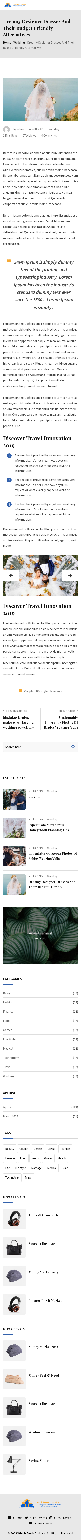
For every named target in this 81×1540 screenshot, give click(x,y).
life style (42, 691)
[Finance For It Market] (14, 1304)
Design (7, 993)
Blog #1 (34, 796)
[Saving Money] (14, 1464)
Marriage (56, 691)
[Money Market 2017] (14, 1276)
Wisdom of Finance (43, 1432)
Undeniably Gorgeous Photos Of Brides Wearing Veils (61, 722)
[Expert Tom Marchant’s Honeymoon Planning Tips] (14, 828)
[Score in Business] (14, 1247)
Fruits (35, 1158)
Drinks (51, 1149)
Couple (29, 691)
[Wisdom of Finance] (14, 1436)
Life (7, 1168)
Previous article (16, 711)
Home (7, 42)
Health (62, 1158)
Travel (7, 1067)
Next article (67, 711)
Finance (8, 1011)
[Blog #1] (14, 799)
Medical (8, 1048)
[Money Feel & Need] (14, 1379)
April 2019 (9, 1107)
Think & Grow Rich (43, 1215)
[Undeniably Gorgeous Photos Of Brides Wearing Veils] (14, 856)
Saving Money (39, 1460)
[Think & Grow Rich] (14, 1219)
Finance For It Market (45, 1300)
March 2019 (10, 1116)
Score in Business (42, 1244)
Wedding (19, 42)
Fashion (8, 1002)
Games (7, 1030)
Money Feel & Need (44, 1375)
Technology (11, 1058)
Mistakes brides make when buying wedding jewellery (18, 722)
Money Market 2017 (43, 1272)
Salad (65, 1168)
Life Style (9, 1039)
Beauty (9, 1149)
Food (6, 1021)
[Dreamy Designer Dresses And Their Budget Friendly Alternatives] (14, 884)
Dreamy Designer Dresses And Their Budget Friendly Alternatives (52, 887)
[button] (11, 575)
